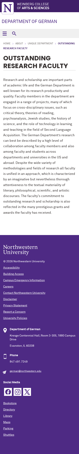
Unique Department (40, 43)
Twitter (27, 392)
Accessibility (11, 267)
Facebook (8, 392)
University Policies (15, 318)
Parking (8, 428)
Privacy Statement (15, 305)
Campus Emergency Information (24, 280)
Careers (8, 286)
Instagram (17, 392)
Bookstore (10, 403)
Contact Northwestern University (24, 293)
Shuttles (8, 434)
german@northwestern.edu (25, 371)
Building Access (13, 274)
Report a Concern (14, 311)
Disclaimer (10, 299)
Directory (9, 409)
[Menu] (4, 33)
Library (7, 416)
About (19, 43)
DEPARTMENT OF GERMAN (29, 22)
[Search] (14, 33)
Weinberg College (33, 6)
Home (7, 43)
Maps (6, 422)
